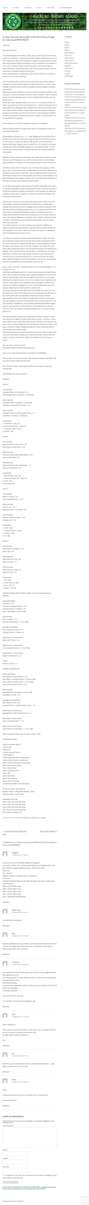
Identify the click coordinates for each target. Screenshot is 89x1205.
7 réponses (6, 45)
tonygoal (15, 853)
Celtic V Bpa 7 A (69, 58)
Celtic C (67, 47)
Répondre (6, 902)
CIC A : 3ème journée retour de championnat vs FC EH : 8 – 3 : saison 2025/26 (75, 91)
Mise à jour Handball (48, 831)
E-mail (5, 1158)
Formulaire (50, 8)
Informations (69, 68)
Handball (67, 66)
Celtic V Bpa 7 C (69, 60)
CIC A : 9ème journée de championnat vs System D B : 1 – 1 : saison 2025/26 (75, 130)
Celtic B (67, 45)
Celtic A (67, 42)
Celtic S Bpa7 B (69, 52)
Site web (6, 1167)
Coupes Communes (71, 63)
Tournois (26, 818)
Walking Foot (69, 76)
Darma (43, 818)
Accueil (5, 8)
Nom (5, 1150)
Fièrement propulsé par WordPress (13, 1201)
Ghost (14, 1080)
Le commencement (65, 8)
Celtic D (67, 50)
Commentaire (8, 1126)
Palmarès (16, 8)
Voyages (67, 73)
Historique (28, 8)
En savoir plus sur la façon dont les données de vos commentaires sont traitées (29, 1187)
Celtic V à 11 (68, 55)
